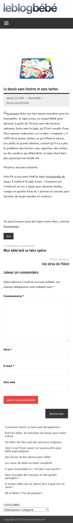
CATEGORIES (12, 504)
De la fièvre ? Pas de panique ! (24, 493)
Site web (9, 382)
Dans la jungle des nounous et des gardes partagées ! (31, 476)
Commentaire (14, 296)
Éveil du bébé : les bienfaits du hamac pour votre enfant (35, 434)
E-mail (9, 366)
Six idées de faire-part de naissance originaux (33, 442)
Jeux (8, 236)
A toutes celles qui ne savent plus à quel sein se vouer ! (35, 485)
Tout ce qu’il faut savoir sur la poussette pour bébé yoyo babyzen (33, 449)
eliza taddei (34, 97)
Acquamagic (11, 226)
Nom (8, 349)
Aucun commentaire (17, 102)
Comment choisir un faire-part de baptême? (32, 427)
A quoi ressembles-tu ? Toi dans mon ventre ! (33, 468)
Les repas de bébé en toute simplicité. (29, 462)
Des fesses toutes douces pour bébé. (28, 456)
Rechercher (57, 413)
